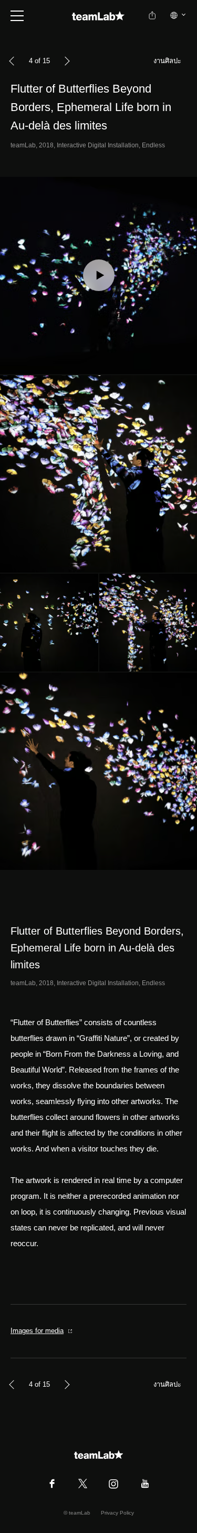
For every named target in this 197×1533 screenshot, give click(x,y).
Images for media (37, 1331)
